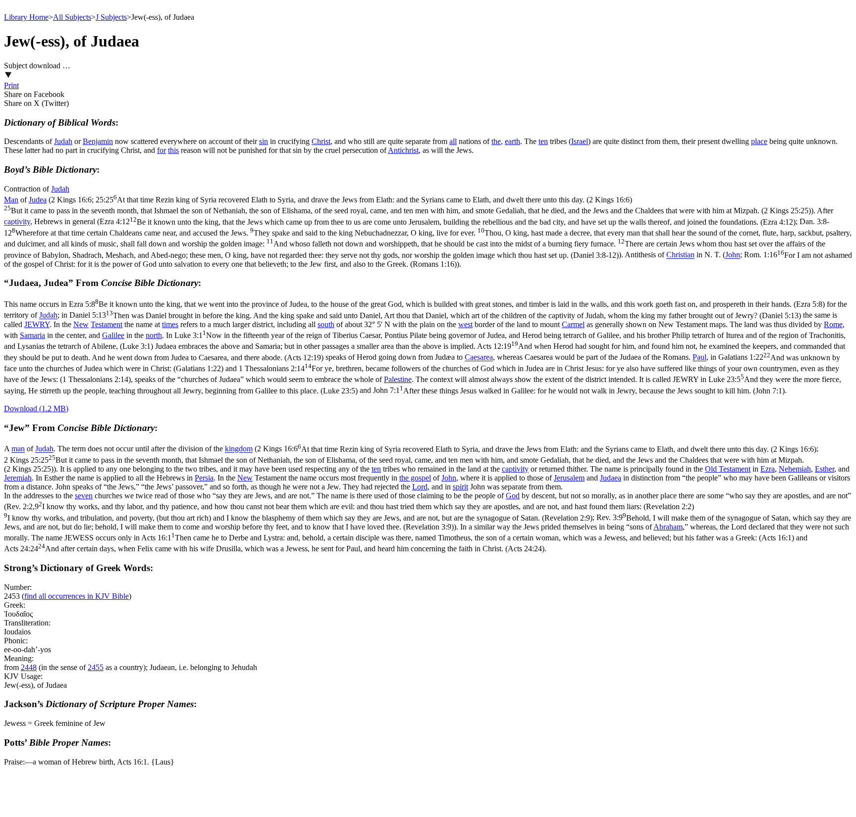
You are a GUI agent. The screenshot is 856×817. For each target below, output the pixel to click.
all (453, 141)
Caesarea (479, 357)
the (496, 141)
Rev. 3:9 (427, 522)
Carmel (573, 324)
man (18, 449)
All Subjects (72, 17)
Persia (204, 478)
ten (543, 141)
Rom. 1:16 (428, 259)
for (161, 150)
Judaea (610, 478)
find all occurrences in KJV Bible (76, 596)
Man (11, 199)
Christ (321, 141)
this (173, 150)
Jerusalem (569, 478)
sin (263, 141)
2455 (96, 667)
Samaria (32, 335)
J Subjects (111, 17)
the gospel (415, 478)
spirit (460, 486)
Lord (420, 486)
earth (512, 141)
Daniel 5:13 (435, 315)
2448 (29, 667)
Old (712, 469)
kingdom (239, 449)
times (170, 324)
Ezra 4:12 (448, 222)
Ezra (767, 469)
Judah (63, 141)
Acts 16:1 (467, 537)
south (326, 324)
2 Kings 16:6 (536, 449)
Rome (833, 324)
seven (84, 495)
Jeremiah (18, 478)
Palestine (398, 379)
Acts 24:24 (274, 548)
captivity (17, 222)
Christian (680, 255)
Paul (699, 357)
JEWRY (37, 324)
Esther (824, 469)
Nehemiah (795, 469)
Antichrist (403, 150)
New (81, 324)
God (513, 495)
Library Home (26, 17)
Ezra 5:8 (447, 304)
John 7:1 (579, 390)
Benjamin (98, 141)
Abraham (668, 527)
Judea (38, 199)
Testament (106, 324)
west (465, 324)
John (732, 255)
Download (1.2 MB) (36, 408)
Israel (579, 141)
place (759, 141)
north (154, 335)
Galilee (113, 335)
